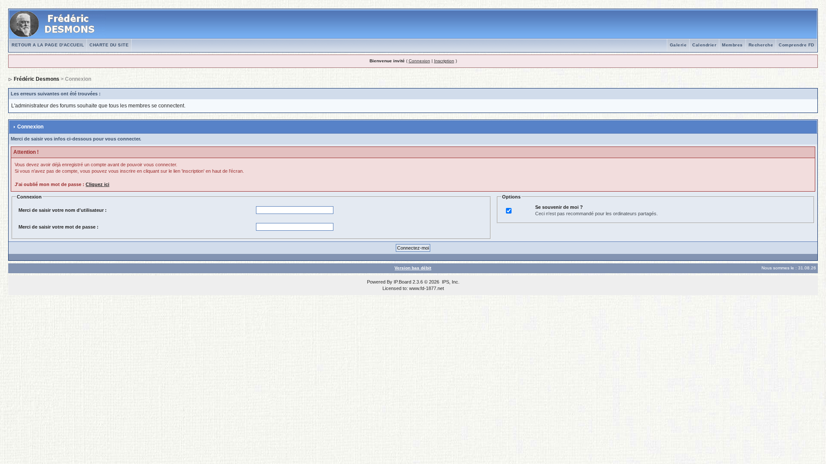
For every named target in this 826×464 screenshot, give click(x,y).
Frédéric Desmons (36, 79)
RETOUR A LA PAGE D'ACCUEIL (48, 45)
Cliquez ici (97, 184)
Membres (732, 45)
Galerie (678, 45)
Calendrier (704, 45)
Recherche (761, 45)
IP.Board (402, 281)
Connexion (419, 60)
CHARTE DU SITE (109, 45)
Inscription (444, 60)
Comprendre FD (796, 45)
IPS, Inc (450, 281)
